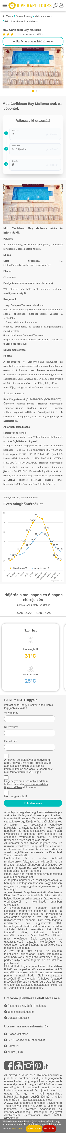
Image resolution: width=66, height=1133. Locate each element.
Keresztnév (11, 727)
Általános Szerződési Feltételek (26, 1005)
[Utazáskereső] (56, 6)
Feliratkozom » (33, 803)
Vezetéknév (11, 712)
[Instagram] (28, 1066)
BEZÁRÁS (49, 1129)
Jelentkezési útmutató (20, 1011)
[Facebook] (8, 1066)
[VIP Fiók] (61, 6)
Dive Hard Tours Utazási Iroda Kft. (33, 1104)
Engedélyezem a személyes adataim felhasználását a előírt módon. (26, 784)
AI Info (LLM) (15, 1052)
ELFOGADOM (34, 1129)
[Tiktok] (46, 1066)
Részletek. (17, 1128)
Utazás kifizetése (17, 1034)
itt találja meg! (43, 1099)
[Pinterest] (38, 1066)
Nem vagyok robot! (15, 796)
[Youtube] (18, 1066)
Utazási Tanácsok (18, 1017)
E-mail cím (10, 741)
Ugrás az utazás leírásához (33, 41)
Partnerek (13, 1046)
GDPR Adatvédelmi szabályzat (26, 1040)
